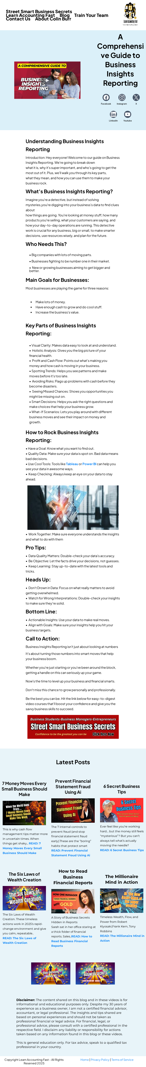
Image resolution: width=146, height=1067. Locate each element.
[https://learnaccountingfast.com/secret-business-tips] (121, 810)
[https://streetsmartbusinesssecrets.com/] (95, 973)
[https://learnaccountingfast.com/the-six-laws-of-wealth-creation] (24, 898)
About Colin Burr (53, 19)
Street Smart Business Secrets (39, 11)
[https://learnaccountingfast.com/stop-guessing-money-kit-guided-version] (50, 973)
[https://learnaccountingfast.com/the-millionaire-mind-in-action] (121, 900)
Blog (65, 15)
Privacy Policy (100, 1059)
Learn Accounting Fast (30, 15)
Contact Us (18, 19)
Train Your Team (91, 15)
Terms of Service (122, 1059)
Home (84, 1059)
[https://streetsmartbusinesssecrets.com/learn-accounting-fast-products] (73, 727)
